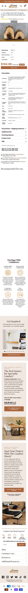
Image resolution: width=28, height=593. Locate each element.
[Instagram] (7, 578)
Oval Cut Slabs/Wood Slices (10, 10)
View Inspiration (14, 354)
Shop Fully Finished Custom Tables (14, 495)
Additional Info (7, 132)
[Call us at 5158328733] (5, 6)
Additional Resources (10, 561)
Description (6, 73)
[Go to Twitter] (9, 149)
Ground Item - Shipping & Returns (13, 128)
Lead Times (16, 158)
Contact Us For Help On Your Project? (14, 1)
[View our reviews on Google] (10, 403)
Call (21, 158)
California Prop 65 (11, 145)
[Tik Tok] (20, 578)
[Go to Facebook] (3, 149)
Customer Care (8, 553)
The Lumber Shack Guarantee (14, 408)
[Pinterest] (25, 578)
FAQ (3, 141)
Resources (6, 557)
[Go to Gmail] (16, 149)
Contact (22, 161)
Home (2, 10)
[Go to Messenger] (6, 149)
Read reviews (20, 19)
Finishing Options (8, 135)
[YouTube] (16, 578)
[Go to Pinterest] (13, 149)
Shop (4, 549)
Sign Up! (21, 544)
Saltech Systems (18, 581)
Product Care (6, 138)
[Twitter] (12, 578)
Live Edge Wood (19, 154)
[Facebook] (3, 578)
